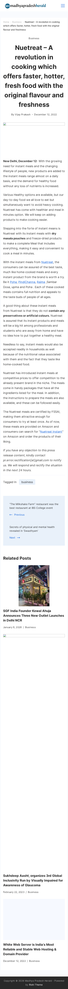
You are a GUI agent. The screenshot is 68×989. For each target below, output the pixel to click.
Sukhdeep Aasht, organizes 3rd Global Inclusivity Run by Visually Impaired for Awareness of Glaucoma (33, 880)
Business (34, 38)
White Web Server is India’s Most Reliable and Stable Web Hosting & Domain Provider (29, 949)
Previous (19, 514)
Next (12, 537)
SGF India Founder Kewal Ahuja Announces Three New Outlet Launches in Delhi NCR (33, 615)
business (27, 482)
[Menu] (63, 5)
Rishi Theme (36, 984)
